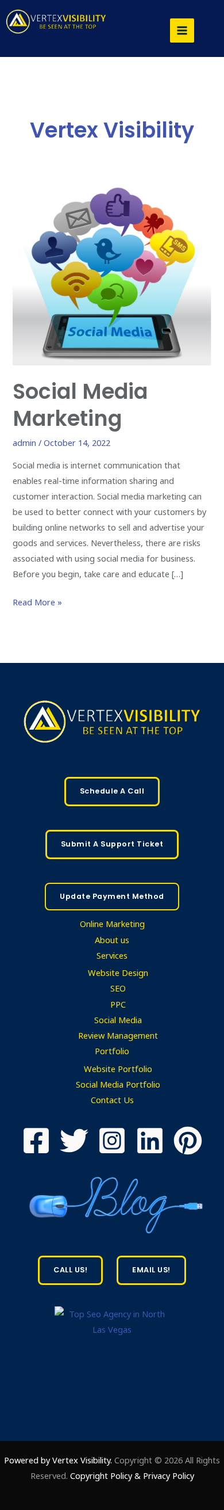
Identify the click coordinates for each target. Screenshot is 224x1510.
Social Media (118, 1019)
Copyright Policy (102, 1475)
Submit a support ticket (112, 844)
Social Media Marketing (80, 405)
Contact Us (112, 1099)
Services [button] (112, 955)
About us (112, 939)
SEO (118, 988)
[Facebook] (36, 1140)
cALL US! (70, 1270)
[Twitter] (74, 1140)
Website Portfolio (118, 1068)
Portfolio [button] (112, 1051)
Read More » (37, 601)
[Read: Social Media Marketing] (112, 274)
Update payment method (112, 896)
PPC (118, 1004)
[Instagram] (112, 1140)
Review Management (118, 1035)
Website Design (118, 972)
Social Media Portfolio (118, 1084)
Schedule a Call (112, 791)
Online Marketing (112, 923)
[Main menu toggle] (182, 30)
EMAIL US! (151, 1270)
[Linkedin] (149, 1140)
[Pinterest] (187, 1140)
